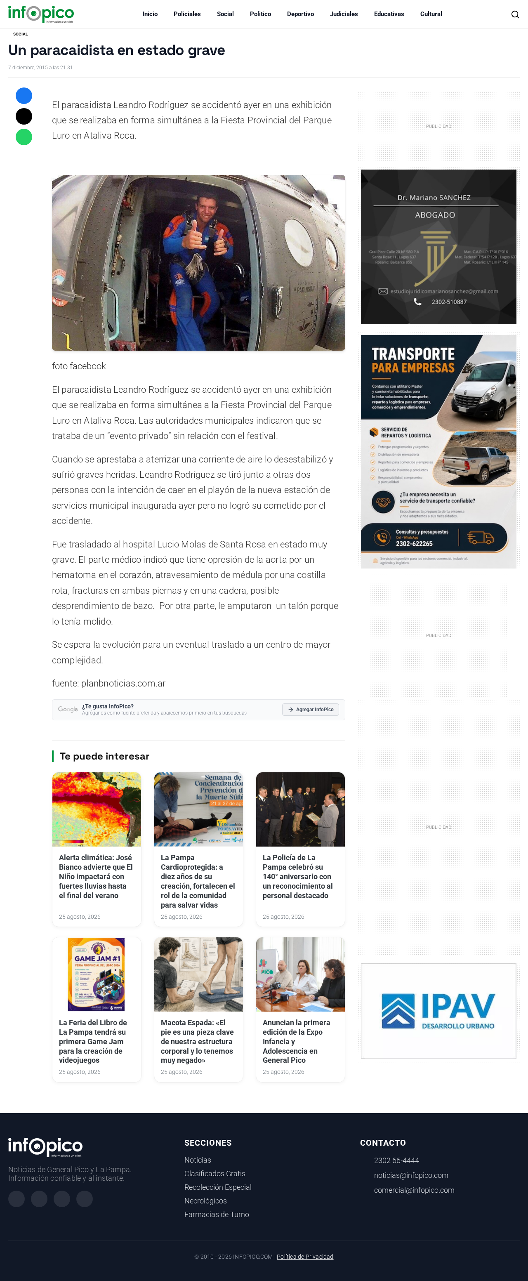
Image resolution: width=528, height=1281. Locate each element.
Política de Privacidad (305, 1256)
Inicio (150, 14)
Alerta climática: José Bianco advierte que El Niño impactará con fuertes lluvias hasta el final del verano (96, 876)
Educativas (389, 14)
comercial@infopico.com (414, 1190)
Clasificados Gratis (214, 1174)
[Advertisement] (438, 827)
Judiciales (344, 14)
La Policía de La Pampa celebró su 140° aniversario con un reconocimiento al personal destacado (298, 876)
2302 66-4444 (396, 1160)
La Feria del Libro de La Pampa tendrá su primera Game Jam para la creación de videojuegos (93, 1041)
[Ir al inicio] (41, 14)
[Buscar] (515, 14)
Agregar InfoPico (315, 709)
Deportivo (300, 14)
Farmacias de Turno (216, 1214)
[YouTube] (84, 1199)
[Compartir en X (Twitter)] (24, 116)
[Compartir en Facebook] (24, 95)
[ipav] (438, 1011)
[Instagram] (39, 1199)
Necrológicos (205, 1201)
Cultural (431, 14)
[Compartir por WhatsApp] (24, 137)
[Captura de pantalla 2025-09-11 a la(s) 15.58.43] (438, 246)
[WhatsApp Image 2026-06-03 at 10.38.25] (438, 452)
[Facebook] (16, 1199)
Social (225, 14)
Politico (260, 14)
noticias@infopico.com (411, 1175)
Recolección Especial (218, 1187)
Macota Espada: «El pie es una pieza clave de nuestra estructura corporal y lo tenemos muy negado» (197, 1041)
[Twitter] (62, 1199)
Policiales (187, 14)
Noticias (197, 1160)
